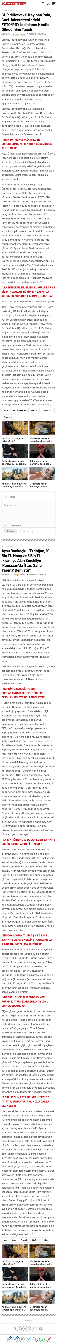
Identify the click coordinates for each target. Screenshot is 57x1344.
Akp (5, 1240)
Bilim (5, 410)
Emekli (24, 1240)
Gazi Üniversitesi (19, 410)
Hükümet (35, 1240)
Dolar (14, 1240)
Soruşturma (47, 410)
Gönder (10, 531)
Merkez (34, 410)
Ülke (46, 1240)
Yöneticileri (8, 417)
